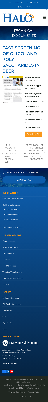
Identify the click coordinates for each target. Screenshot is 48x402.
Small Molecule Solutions (12, 199)
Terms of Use (25, 397)
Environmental (8, 253)
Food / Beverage (9, 266)
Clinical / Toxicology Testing (13, 278)
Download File (33, 134)
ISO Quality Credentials (11, 304)
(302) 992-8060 (24, 7)
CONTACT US (24, 179)
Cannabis (6, 260)
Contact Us (7, 310)
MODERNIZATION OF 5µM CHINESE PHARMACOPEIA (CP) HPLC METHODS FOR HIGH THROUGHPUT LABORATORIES (31, 152)
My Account (7, 323)
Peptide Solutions (11, 214)
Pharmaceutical (8, 241)
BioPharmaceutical (10, 247)
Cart (4, 317)
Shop (4, 329)
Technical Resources (10, 298)
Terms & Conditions (17, 392)
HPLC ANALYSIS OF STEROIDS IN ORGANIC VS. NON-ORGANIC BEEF (9, 153)
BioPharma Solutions (11, 205)
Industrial (6, 284)
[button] (44, 18)
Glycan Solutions (11, 220)
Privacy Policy (33, 392)
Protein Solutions (11, 209)
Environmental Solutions (12, 228)
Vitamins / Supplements (12, 272)
